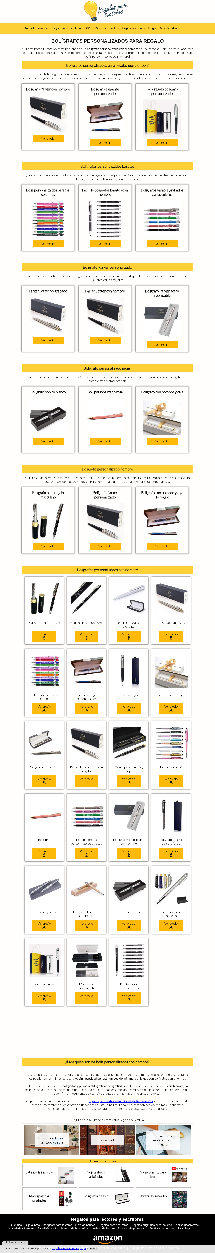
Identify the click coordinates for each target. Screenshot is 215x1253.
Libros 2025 (83, 28)
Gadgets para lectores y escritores (48, 28)
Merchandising (170, 28)
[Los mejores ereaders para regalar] (163, 1153)
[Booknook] (108, 1153)
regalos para (121, 1101)
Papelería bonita (133, 28)
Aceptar (93, 1248)
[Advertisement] (108, 1033)
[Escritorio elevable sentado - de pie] (52, 1153)
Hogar (152, 28)
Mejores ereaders (107, 28)
